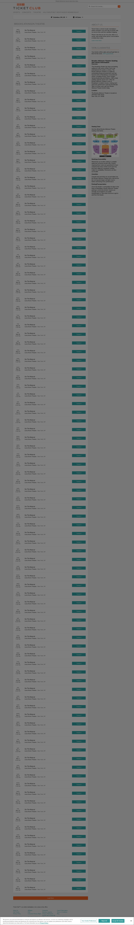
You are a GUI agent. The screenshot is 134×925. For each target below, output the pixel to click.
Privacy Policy (44, 923)
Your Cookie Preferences (89, 920)
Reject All (104, 920)
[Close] (131, 921)
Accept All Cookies (117, 920)
